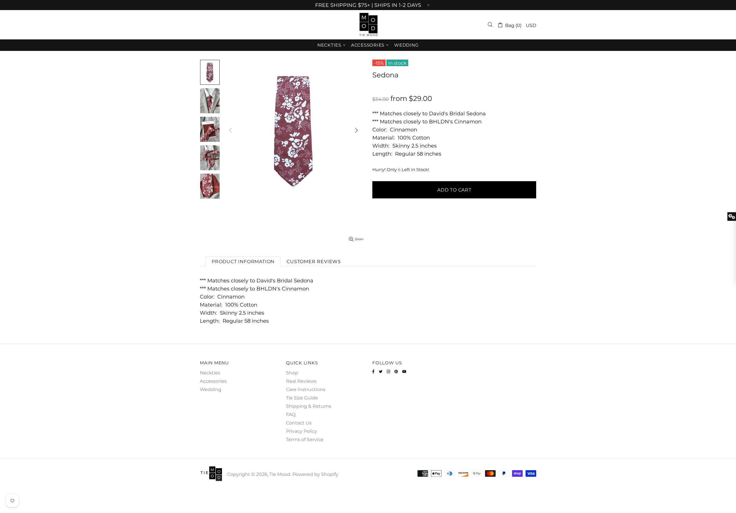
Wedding (210, 389)
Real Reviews (301, 381)
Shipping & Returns (308, 406)
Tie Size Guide (302, 398)
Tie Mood (368, 25)
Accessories (213, 381)
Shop (292, 373)
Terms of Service (304, 439)
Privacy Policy (301, 431)
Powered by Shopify (315, 474)
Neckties (210, 373)
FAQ (291, 414)
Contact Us (299, 423)
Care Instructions (305, 389)
